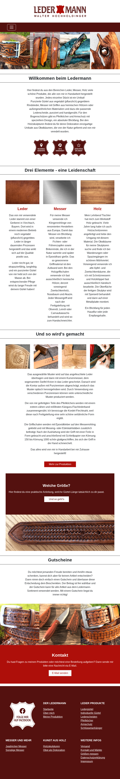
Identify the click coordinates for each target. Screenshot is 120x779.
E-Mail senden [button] (60, 673)
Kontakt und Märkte (91, 750)
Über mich (49, 713)
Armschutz (86, 724)
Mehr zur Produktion (60, 464)
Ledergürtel (87, 709)
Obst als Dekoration (54, 750)
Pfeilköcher (87, 720)
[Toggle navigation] (11, 27)
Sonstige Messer (15, 750)
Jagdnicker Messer (16, 746)
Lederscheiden (89, 716)
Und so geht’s (56, 499)
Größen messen (89, 754)
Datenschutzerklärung (93, 757)
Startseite (48, 709)
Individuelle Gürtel (91, 713)
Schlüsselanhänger (91, 728)
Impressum (87, 761)
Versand (85, 746)
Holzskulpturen (51, 746)
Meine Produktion (53, 716)
